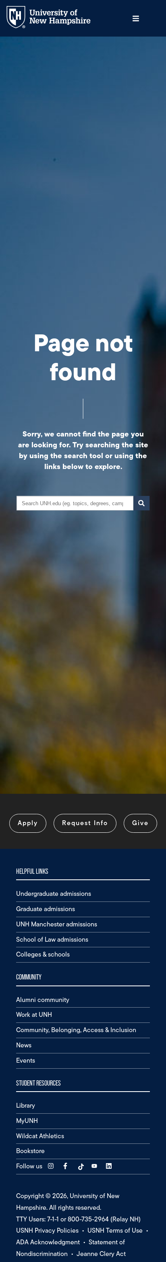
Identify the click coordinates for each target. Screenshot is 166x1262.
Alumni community (42, 999)
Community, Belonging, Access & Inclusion (76, 1030)
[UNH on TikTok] (80, 1166)
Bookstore (30, 1150)
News (23, 1045)
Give (140, 823)
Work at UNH (34, 1014)
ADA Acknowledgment (48, 1242)
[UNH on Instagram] (51, 1166)
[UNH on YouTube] (95, 1166)
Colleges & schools (43, 954)
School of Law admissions (52, 939)
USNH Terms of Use (115, 1230)
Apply (28, 823)
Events (25, 1060)
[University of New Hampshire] (54, 26)
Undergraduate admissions (53, 893)
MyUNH (27, 1120)
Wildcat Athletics (40, 1136)
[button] (136, 18)
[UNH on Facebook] (66, 1166)
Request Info (85, 823)
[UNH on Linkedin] (109, 1166)
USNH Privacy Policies (47, 1230)
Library (25, 1105)
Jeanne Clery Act (101, 1253)
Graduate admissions (45, 909)
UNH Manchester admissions (56, 924)
